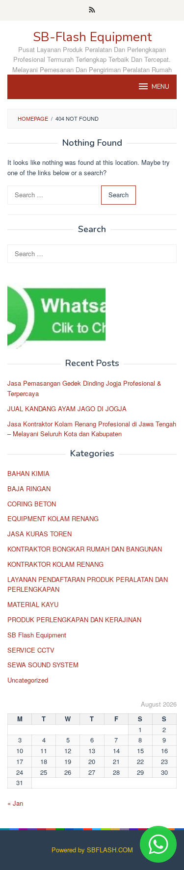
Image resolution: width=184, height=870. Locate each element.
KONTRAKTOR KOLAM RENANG (55, 564)
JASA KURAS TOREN (39, 533)
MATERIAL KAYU (32, 604)
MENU (160, 86)
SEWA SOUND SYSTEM (43, 664)
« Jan (15, 803)
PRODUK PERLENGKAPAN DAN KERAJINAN (74, 619)
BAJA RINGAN (29, 488)
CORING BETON (31, 503)
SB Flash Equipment (36, 634)
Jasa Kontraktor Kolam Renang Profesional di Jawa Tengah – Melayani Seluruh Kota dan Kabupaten (91, 429)
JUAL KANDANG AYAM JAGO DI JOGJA (67, 408)
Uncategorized (27, 680)
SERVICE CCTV (30, 650)
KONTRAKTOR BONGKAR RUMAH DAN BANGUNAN (84, 549)
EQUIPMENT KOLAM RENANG (53, 518)
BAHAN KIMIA (28, 473)
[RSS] (92, 10)
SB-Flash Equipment (92, 37)
